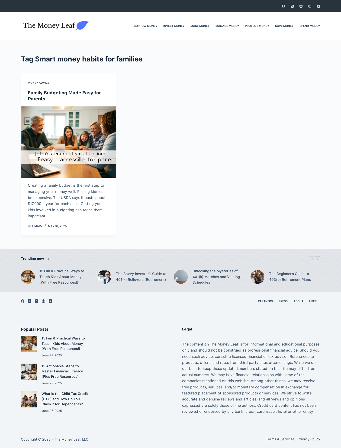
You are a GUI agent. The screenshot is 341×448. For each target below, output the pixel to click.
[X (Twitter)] (292, 6)
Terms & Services (280, 439)
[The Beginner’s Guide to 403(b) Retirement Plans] (257, 277)
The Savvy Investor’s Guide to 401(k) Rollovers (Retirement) (141, 277)
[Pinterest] (309, 6)
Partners (265, 301)
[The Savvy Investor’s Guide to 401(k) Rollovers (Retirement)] (104, 277)
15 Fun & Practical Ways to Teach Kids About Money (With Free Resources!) (61, 277)
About (298, 301)
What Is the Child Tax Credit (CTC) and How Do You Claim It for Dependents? (65, 399)
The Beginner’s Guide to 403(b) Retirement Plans (290, 277)
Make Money (200, 26)
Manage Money (227, 26)
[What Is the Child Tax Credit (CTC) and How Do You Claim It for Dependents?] (29, 399)
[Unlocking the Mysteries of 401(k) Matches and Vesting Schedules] (181, 277)
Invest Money (174, 26)
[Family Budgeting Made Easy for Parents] (68, 142)
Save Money (284, 26)
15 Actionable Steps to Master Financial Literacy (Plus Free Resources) (62, 371)
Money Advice (38, 82)
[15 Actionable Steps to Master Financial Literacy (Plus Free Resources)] (29, 372)
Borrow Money (146, 26)
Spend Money (309, 26)
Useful (314, 301)
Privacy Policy (309, 439)
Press (283, 301)
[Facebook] (283, 6)
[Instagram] (300, 6)
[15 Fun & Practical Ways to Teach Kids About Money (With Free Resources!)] (28, 277)
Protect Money (257, 26)
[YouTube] (318, 6)
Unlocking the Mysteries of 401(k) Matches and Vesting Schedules (216, 277)
